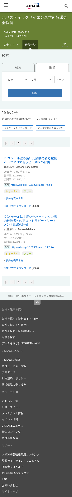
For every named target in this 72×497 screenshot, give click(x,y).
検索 (18, 67)
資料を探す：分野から (15, 325)
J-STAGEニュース (12, 425)
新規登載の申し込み (14, 384)
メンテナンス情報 (12, 413)
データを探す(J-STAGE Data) (19, 343)
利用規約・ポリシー (14, 378)
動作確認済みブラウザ (15, 473)
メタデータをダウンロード (18, 127)
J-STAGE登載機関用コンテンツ (20, 454)
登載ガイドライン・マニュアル (21, 460)
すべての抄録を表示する (50, 127)
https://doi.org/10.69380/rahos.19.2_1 (31, 184)
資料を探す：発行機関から (18, 331)
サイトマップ (10, 491)
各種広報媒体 (10, 438)
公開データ (8, 372)
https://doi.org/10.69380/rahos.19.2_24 (32, 247)
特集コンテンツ (11, 432)
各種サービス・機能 (14, 366)
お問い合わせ (10, 485)
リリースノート (11, 407)
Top (37, 302)
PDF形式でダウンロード (17, 206)
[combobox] (17, 79)
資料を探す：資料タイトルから (21, 318)
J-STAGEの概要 (11, 360)
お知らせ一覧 (10, 401)
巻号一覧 (30, 45)
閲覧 (52, 67)
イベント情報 (10, 419)
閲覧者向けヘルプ (12, 467)
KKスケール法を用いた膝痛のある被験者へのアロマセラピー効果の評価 (30, 160)
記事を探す (8, 337)
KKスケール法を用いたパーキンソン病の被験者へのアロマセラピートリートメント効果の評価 (30, 220)
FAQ (4, 479)
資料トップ (11, 45)
